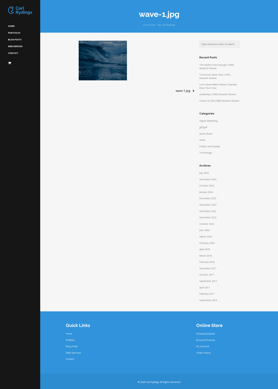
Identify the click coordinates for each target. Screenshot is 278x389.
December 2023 (207, 198)
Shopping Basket (205, 333)
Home (69, 333)
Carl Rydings (168, 24)
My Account (202, 346)
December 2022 (207, 211)
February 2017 (206, 293)
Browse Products (205, 340)
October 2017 (206, 274)
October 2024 (206, 185)
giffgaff (203, 127)
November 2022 (207, 217)
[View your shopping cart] (9, 63)
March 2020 (205, 236)
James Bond (205, 133)
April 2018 (204, 249)
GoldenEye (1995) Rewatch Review (217, 94)
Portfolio (70, 340)
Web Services (73, 352)
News (202, 139)
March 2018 (205, 255)
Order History (203, 352)
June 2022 (204, 230)
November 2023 (207, 204)
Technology (205, 152)
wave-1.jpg (183, 91)
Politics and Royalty (209, 146)
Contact (70, 359)
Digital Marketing (208, 120)
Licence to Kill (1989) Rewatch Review (219, 100)
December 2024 (207, 179)
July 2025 (204, 172)
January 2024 (206, 192)
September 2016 (208, 300)
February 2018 (206, 261)
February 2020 (206, 242)
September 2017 (208, 281)
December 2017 (207, 268)
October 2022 (206, 223)
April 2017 (204, 287)
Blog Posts (72, 346)
